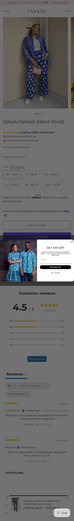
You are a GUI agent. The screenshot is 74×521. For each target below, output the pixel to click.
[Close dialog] (72, 241)
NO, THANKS (55, 273)
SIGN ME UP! (55, 267)
